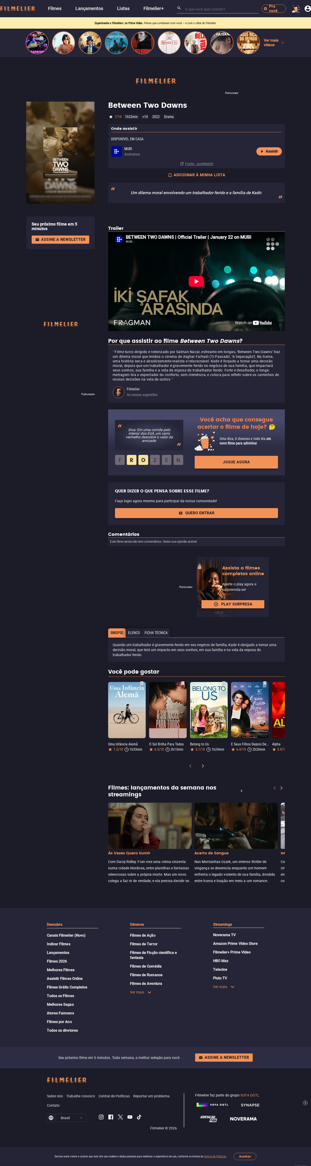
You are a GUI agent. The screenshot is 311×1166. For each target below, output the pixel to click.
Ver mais (137, 992)
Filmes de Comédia (146, 966)
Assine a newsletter (63, 239)
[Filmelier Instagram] (101, 1118)
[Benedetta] (169, 42)
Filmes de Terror (144, 944)
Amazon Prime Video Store (235, 943)
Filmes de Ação (143, 935)
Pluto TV (220, 978)
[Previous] (190, 766)
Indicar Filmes (58, 944)
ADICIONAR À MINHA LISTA (199, 175)
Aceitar (245, 1156)
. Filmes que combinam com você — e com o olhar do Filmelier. (155, 23)
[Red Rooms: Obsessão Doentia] (142, 42)
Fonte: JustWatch (199, 163)
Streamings (222, 924)
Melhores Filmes (60, 970)
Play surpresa (236, 604)
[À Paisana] (222, 42)
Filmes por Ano (59, 1022)
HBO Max (221, 961)
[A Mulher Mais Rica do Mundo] (248, 42)
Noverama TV (224, 935)
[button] (81, 1117)
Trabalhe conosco (80, 1095)
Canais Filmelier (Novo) (66, 935)
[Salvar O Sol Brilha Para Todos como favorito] (183, 683)
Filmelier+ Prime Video (232, 952)
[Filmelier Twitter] (120, 1118)
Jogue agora (236, 462)
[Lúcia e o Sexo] (63, 42)
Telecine (220, 969)
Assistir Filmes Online (65, 978)
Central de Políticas (215, 1156)
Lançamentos (58, 952)
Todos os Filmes (60, 996)
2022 (156, 117)
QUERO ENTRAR (199, 513)
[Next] (202, 766)
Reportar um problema (151, 1095)
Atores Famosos (60, 1013)
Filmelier (133, 389)
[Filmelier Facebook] (110, 1118)
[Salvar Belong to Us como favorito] (224, 683)
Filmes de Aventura (146, 983)
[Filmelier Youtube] (129, 1118)
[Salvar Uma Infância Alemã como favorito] (142, 683)
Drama (169, 117)
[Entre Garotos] (116, 42)
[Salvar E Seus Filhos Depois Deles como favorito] (265, 683)
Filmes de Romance (146, 975)
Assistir (272, 151)
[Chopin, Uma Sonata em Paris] (90, 42)
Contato (53, 1105)
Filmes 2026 (57, 961)
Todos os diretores (62, 1030)
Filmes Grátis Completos (67, 987)
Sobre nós (55, 1095)
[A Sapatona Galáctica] (37, 42)
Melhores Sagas (60, 1004)
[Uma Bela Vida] (195, 42)
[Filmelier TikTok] (139, 1118)
